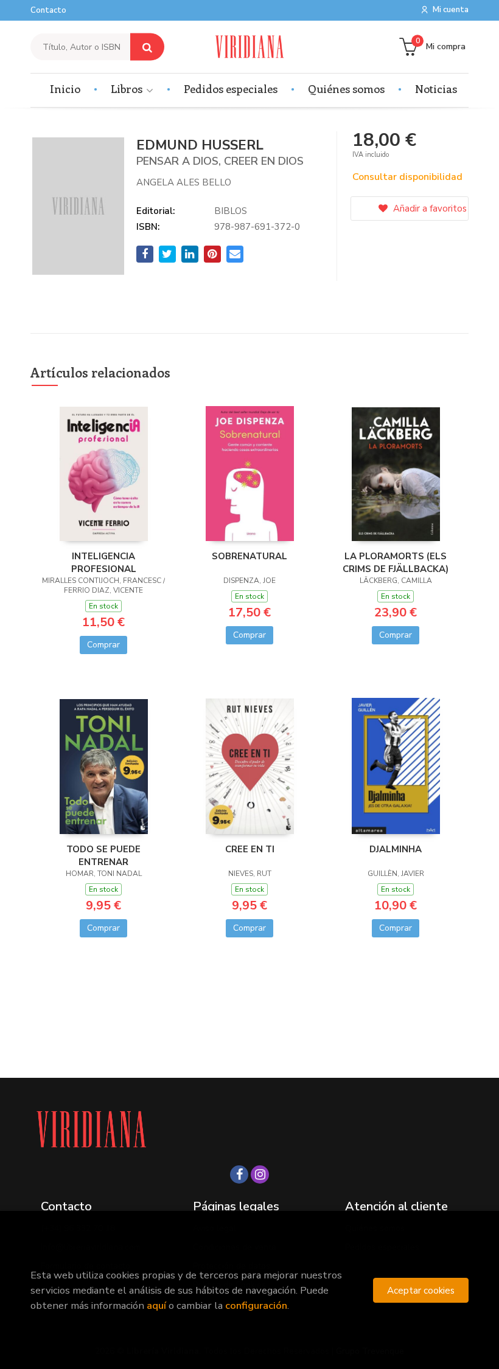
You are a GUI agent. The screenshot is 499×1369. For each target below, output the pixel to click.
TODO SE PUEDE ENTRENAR (103, 855)
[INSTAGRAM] (260, 1174)
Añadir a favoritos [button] (429, 208)
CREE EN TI (249, 849)
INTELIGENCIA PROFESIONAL (103, 562)
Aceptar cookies (421, 1290)
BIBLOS (230, 211)
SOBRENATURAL (249, 556)
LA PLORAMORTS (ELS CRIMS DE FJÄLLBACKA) (395, 562)
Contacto (48, 10)
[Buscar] (147, 47)
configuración (256, 1305)
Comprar (103, 644)
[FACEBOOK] (239, 1174)
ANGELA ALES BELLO (183, 182)
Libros (128, 88)
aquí (156, 1305)
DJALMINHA (395, 849)
